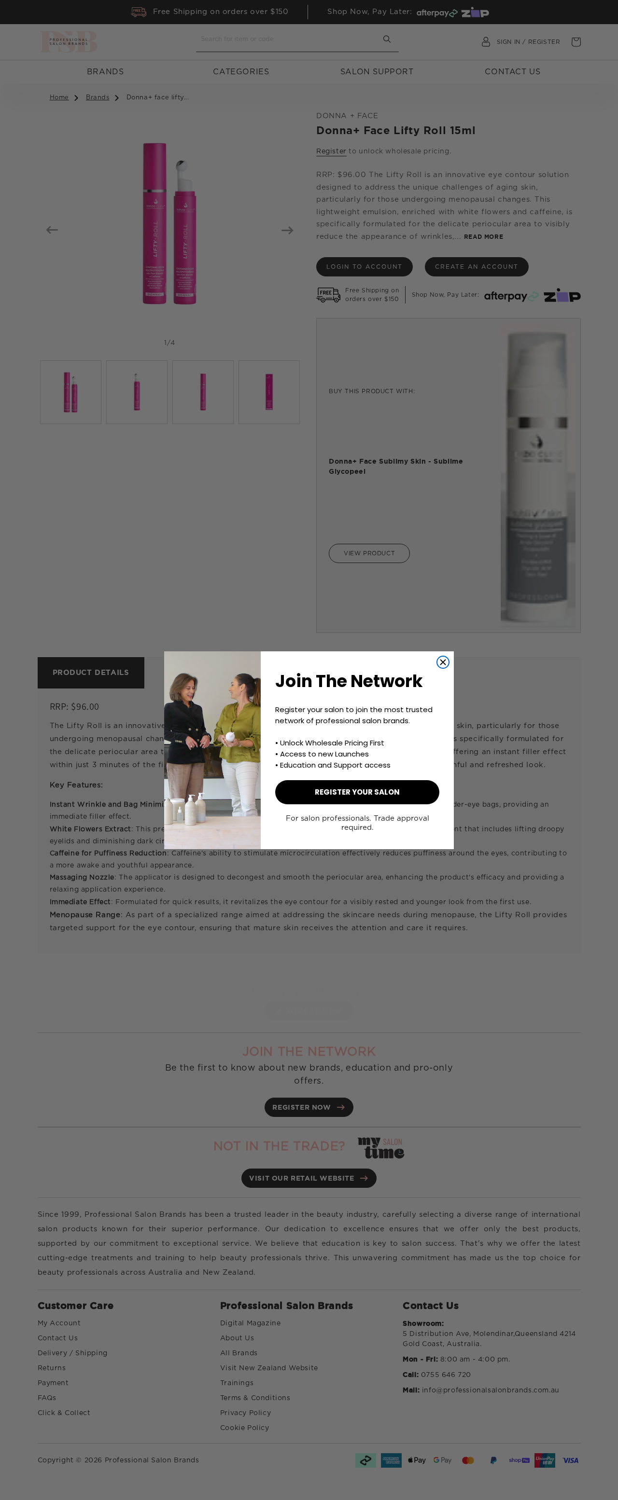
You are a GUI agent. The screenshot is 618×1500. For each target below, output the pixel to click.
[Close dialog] (443, 662)
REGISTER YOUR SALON (357, 792)
